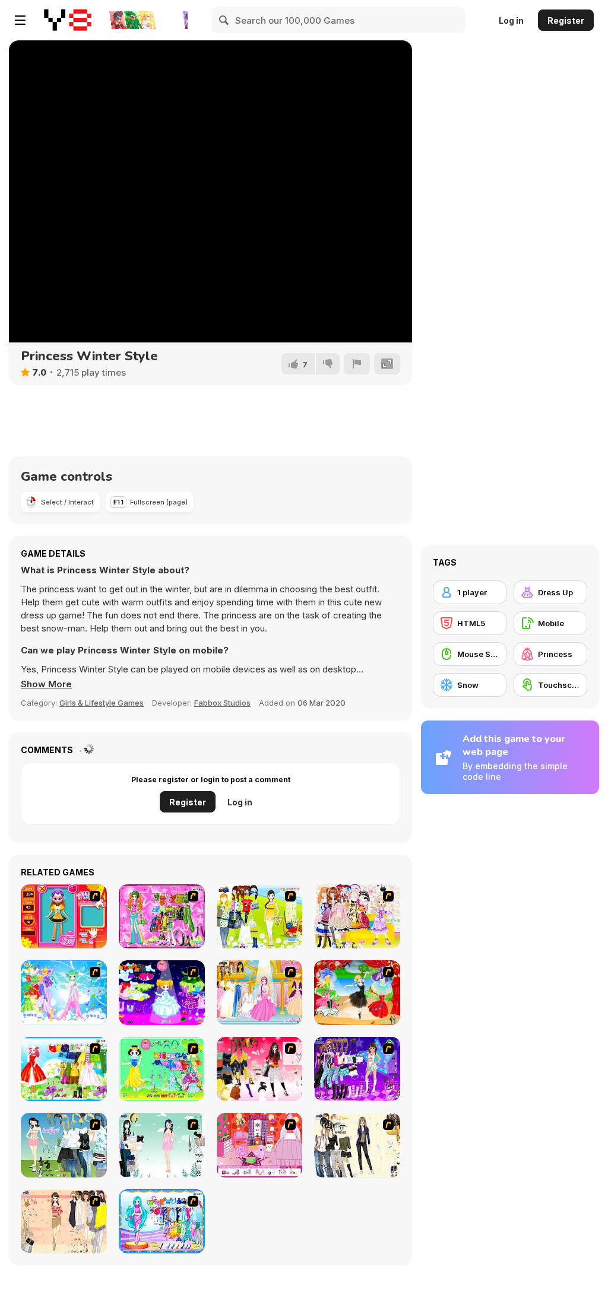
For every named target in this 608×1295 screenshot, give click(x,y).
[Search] (224, 20)
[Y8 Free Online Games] (67, 20)
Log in (511, 20)
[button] (46, 684)
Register (565, 20)
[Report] (357, 363)
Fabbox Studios (222, 702)
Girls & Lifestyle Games (101, 702)
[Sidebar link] (20, 20)
